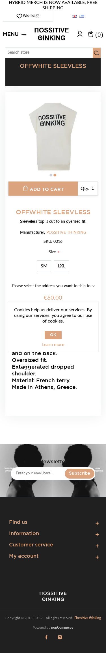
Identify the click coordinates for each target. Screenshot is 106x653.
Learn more (53, 344)
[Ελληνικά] (81, 16)
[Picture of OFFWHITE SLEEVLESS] (53, 137)
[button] (51, 175)
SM (44, 266)
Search (97, 53)
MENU (11, 34)
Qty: (85, 188)
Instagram (60, 640)
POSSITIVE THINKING (66, 233)
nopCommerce (62, 627)
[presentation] (12, 141)
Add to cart (47, 189)
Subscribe (79, 473)
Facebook (46, 640)
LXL (61, 266)
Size (53, 252)
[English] (74, 16)
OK (53, 335)
